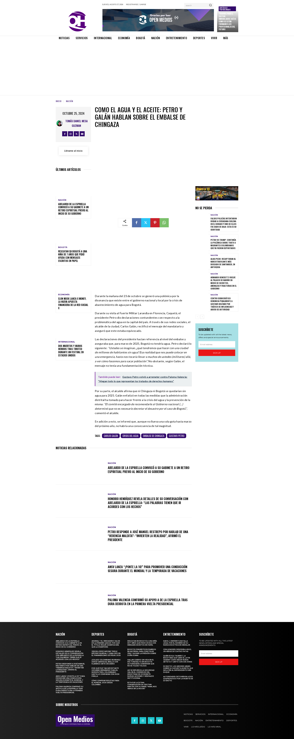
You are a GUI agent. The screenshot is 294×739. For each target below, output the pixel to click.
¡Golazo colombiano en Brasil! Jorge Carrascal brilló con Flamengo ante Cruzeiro (106, 662)
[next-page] (202, 317)
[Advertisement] (147, 65)
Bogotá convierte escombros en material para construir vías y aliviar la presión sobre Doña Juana (141, 652)
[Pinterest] (155, 222)
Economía (64, 295)
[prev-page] (197, 317)
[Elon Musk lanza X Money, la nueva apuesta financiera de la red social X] (73, 280)
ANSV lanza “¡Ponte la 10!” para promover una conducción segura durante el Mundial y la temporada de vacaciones (147, 568)
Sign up (217, 353)
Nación (69, 101)
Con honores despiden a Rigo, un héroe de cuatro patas (177, 650)
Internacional (66, 342)
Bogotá (62, 247)
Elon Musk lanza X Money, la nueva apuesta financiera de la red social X (73, 303)
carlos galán (111, 436)
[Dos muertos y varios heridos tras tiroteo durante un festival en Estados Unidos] (73, 327)
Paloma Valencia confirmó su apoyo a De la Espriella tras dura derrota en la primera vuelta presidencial (148, 602)
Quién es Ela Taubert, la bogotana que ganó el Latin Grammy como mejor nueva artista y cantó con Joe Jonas (177, 659)
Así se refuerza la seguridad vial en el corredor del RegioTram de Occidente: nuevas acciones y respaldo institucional (141, 674)
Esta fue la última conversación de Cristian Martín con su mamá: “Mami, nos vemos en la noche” (142, 686)
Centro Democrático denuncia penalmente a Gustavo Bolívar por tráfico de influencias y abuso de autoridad (222, 304)
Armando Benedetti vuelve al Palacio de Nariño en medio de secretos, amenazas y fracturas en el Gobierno (224, 283)
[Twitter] (76, 133)
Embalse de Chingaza (153, 436)
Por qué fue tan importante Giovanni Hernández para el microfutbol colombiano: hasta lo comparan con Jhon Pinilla (105, 672)
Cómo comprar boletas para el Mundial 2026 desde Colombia (105, 683)
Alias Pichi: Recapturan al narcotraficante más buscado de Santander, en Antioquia (223, 263)
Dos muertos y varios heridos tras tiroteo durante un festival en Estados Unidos (71, 350)
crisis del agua (130, 436)
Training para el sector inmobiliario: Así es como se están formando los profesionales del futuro (227, 21)
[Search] (210, 5)
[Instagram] (70, 133)
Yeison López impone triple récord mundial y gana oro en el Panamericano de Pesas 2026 (106, 653)
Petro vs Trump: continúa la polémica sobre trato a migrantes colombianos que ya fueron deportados (223, 244)
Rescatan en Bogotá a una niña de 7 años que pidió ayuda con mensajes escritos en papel (72, 256)
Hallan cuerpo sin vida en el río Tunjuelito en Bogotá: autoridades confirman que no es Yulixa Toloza (140, 663)
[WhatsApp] (164, 222)
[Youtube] (82, 133)
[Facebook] (64, 133)
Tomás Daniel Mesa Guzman (76, 123)
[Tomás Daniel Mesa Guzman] (60, 123)
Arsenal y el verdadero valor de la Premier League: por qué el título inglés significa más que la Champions (106, 644)
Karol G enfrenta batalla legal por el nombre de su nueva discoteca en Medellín (176, 643)
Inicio (59, 101)
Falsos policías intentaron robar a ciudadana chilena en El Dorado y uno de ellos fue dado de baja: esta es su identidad (224, 224)
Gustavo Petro (176, 436)
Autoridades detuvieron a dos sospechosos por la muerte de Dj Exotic (178, 679)
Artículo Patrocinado (225, 8)
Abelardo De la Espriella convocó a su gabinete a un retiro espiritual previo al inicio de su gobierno (73, 208)
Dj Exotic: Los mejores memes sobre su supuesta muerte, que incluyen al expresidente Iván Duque (178, 669)
